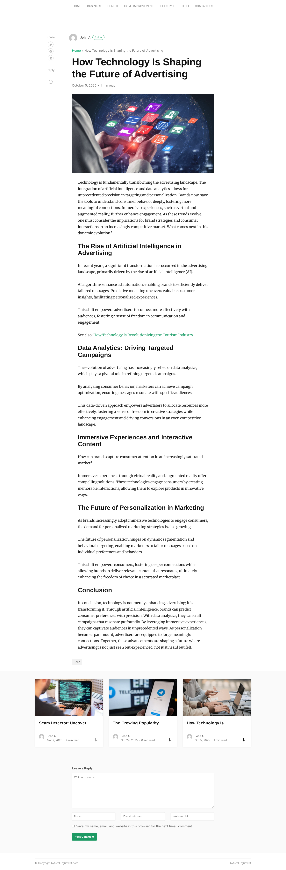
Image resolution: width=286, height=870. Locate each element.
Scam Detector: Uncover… (64, 723)
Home (77, 6)
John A (91, 37)
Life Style (167, 6)
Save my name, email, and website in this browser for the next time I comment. (134, 826)
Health (112, 6)
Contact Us (204, 6)
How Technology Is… (207, 723)
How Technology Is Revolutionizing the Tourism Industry (143, 335)
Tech (185, 6)
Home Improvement (139, 6)
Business (94, 6)
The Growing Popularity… (138, 723)
